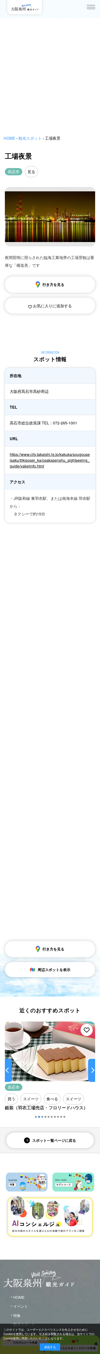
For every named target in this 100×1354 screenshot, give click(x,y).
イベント (20, 1306)
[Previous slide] (8, 1070)
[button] (36, 1117)
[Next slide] (91, 1070)
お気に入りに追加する (52, 305)
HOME (9, 138)
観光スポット (30, 138)
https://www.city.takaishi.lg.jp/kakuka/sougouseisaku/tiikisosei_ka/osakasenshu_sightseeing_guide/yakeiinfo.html (50, 460)
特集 (17, 1315)
